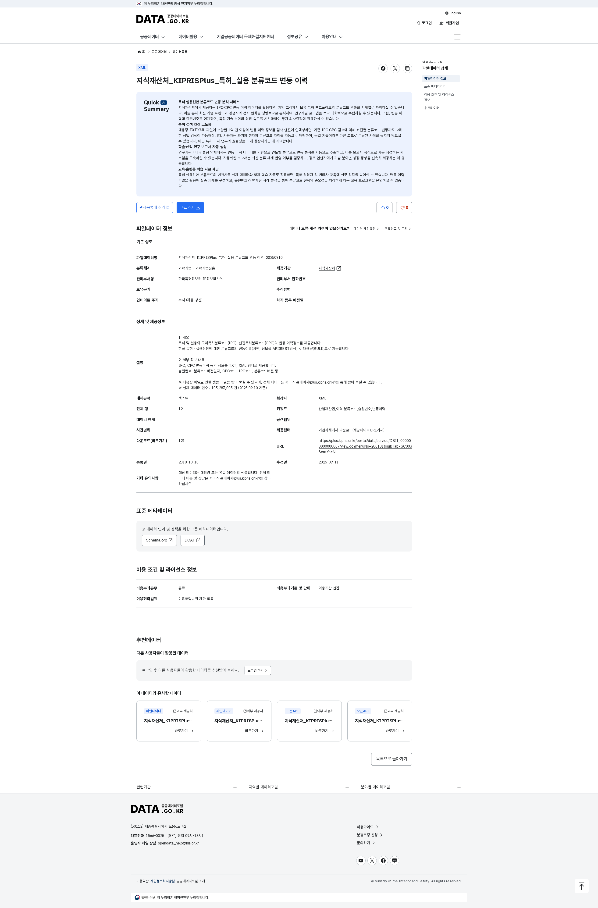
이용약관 (142, 881)
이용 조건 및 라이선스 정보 (439, 97)
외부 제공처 (185, 711)
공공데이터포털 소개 (191, 881)
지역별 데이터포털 (263, 787)
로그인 (427, 23)
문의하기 (364, 843)
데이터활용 (187, 36)
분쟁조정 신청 (368, 835)
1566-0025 (155, 835)
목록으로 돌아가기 (391, 759)
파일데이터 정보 (435, 78)
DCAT (190, 540)
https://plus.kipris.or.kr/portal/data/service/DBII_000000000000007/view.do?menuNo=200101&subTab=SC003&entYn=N (365, 446)
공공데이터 (149, 36)
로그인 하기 (256, 670)
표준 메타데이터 (435, 87)
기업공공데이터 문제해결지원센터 (245, 36)
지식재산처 (327, 268)
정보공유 (294, 36)
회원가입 (452, 23)
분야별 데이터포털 (375, 787)
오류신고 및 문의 (396, 229)
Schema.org (156, 540)
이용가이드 (365, 827)
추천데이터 (431, 108)
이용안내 (329, 36)
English (455, 13)
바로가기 (192, 209)
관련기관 (144, 787)
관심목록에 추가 (152, 207)
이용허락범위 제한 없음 (196, 599)
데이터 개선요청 (364, 229)
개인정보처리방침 (162, 881)
